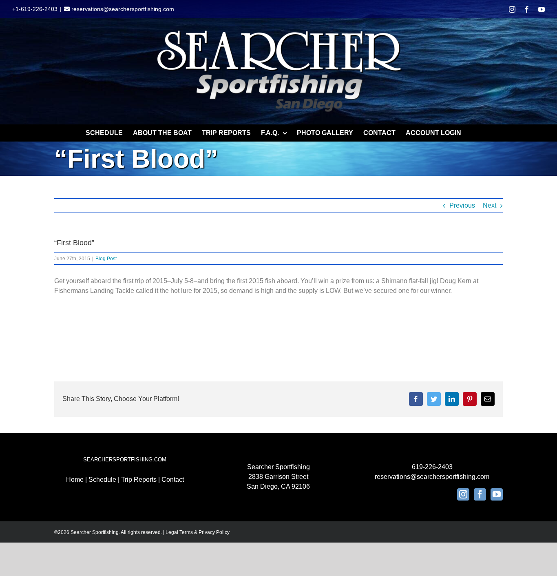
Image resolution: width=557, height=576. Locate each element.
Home (75, 479)
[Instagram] (463, 494)
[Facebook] (480, 494)
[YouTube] (497, 494)
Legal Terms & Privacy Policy (198, 532)
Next (489, 205)
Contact (172, 479)
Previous (462, 205)
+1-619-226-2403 (34, 9)
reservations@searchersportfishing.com (122, 9)
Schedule (102, 479)
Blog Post (106, 258)
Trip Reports (139, 479)
